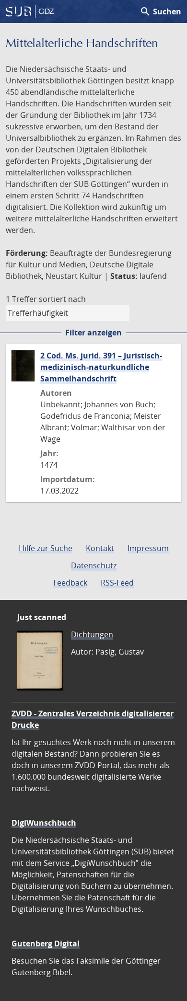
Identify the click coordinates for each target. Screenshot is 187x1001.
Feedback (70, 582)
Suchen (160, 11)
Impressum (148, 548)
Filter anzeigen (93, 332)
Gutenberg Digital (46, 943)
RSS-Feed (117, 582)
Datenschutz (94, 565)
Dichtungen (92, 634)
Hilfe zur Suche (45, 548)
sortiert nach (62, 299)
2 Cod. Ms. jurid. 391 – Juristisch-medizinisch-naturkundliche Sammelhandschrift (101, 367)
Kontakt (100, 548)
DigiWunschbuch (44, 822)
